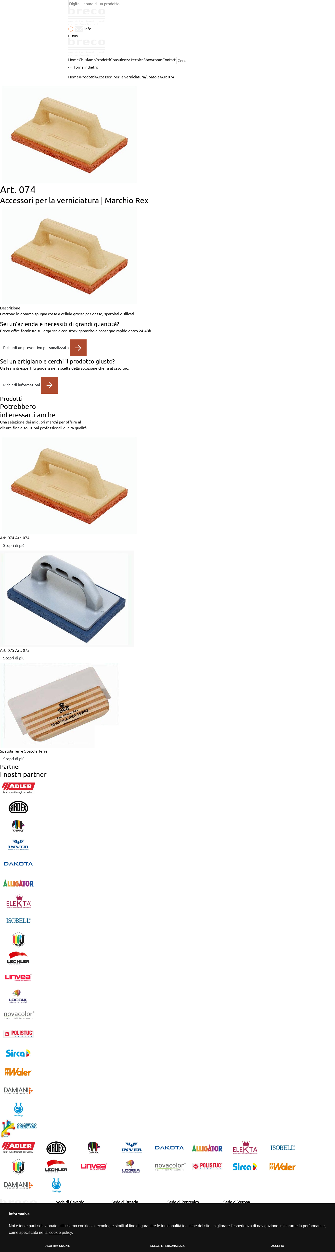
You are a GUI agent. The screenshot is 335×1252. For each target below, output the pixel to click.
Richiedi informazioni (22, 384)
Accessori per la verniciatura (120, 77)
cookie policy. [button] (61, 1232)
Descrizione (10, 308)
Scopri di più (14, 545)
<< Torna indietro (83, 67)
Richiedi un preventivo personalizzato (36, 347)
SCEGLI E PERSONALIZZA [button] (167, 1245)
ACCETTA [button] (277, 1245)
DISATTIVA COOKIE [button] (57, 1245)
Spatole (153, 77)
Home (73, 77)
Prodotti (87, 77)
